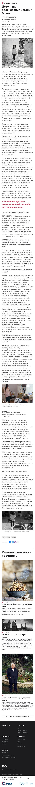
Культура (21, 737)
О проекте (5, 752)
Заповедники (22, 730)
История (13, 602)
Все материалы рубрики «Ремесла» (17, 716)
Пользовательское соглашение (9, 769)
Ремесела (5, 739)
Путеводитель (22, 732)
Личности (6, 632)
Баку (4, 537)
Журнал (5, 750)
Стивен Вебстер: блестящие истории (14, 636)
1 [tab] (3, 401)
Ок (28, 778)
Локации (21, 725)
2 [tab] (5, 401)
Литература (21, 746)
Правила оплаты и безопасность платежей (12, 774)
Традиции (7, 3)
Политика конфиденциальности (9, 772)
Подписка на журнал (9, 757)
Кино (19, 741)
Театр (19, 744)
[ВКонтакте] (10, 542)
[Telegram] (13, 542)
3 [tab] (7, 401)
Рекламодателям (8, 755)
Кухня (4, 744)
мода (8, 537)
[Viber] (15, 542)
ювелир (14, 537)
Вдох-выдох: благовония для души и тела (17, 605)
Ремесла (14, 3)
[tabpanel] (17, 396)
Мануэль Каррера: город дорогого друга (16, 699)
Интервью (13, 632)
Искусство (21, 739)
